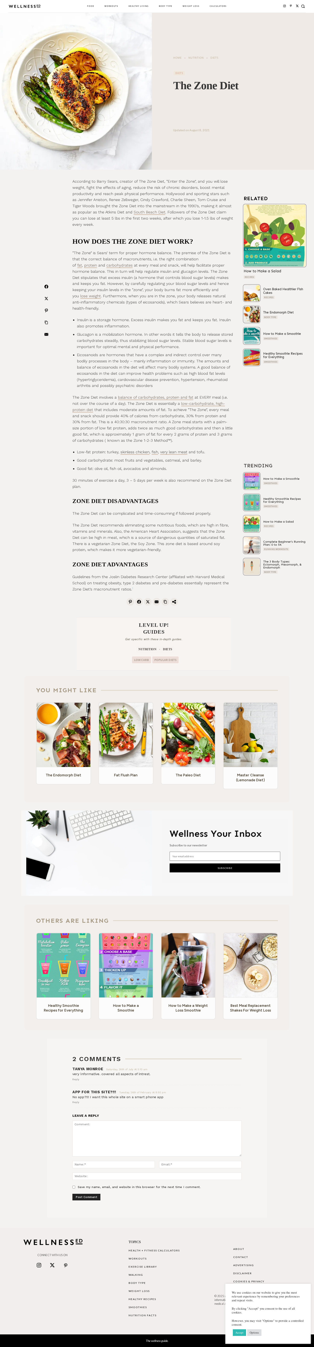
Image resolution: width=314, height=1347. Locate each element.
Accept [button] (239, 1332)
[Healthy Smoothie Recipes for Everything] (252, 357)
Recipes (249, 277)
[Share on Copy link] (46, 322)
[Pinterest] (291, 6)
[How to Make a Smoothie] (252, 336)
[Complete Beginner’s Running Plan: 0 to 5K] (252, 545)
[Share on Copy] (165, 601)
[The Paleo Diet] (188, 735)
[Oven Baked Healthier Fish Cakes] (252, 293)
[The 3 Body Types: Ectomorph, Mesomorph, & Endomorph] (252, 567)
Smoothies (270, 338)
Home (177, 58)
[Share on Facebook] (46, 286)
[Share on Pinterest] (130, 601)
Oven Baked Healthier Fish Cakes (283, 291)
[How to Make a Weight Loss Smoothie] (188, 965)
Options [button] (254, 1332)
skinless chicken (135, 452)
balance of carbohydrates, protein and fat (155, 397)
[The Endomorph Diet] (252, 314)
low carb (141, 660)
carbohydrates (119, 265)
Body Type (270, 317)
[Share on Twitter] (46, 298)
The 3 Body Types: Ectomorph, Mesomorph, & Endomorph (282, 564)
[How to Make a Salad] (275, 236)
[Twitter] (52, 1265)
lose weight (90, 296)
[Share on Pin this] (46, 310)
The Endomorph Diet (278, 312)
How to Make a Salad (262, 271)
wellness (156, 1341)
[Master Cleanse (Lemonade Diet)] (250, 735)
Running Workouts (276, 549)
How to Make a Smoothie (282, 334)
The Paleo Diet (188, 775)
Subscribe (225, 868)
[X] (297, 6)
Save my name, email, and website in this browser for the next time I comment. (139, 1187)
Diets (214, 58)
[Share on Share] (174, 601)
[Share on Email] (46, 334)
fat (79, 265)
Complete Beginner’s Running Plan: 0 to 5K (284, 543)
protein (90, 265)
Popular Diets (165, 660)
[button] (303, 6)
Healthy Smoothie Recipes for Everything (283, 355)
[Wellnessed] (24, 6)
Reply (75, 1079)
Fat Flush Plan (126, 775)
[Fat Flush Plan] (126, 735)
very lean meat (173, 452)
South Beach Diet (149, 212)
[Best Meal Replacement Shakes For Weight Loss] (250, 965)
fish (155, 452)
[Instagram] (285, 6)
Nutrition (196, 58)
